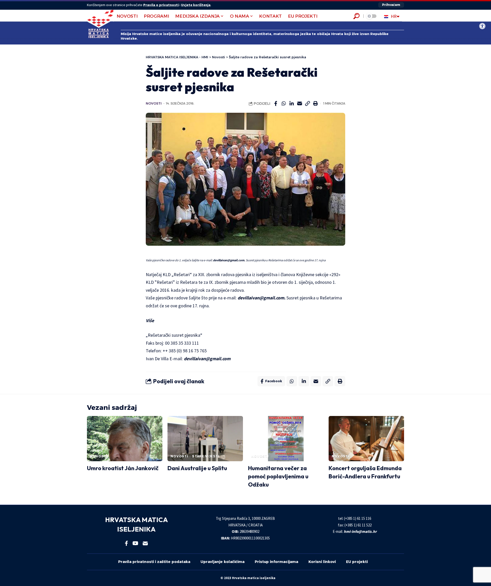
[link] (482, 26)
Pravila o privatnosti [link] (161, 5)
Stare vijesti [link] (205, 456)
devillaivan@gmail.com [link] (207, 359)
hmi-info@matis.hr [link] (360, 531)
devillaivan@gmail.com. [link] (229, 260)
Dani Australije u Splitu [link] (197, 468)
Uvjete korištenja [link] (195, 5)
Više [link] (150, 320)
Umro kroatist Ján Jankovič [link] (123, 468)
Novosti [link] (154, 103)
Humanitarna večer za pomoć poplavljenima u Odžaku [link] (278, 476)
